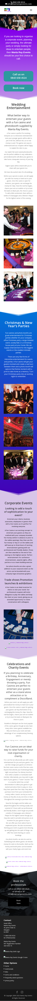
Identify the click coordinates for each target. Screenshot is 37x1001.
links (6, 972)
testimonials (9, 969)
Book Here (18, 901)
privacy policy (9, 981)
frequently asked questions (14, 978)
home (7, 966)
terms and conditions (12, 975)
